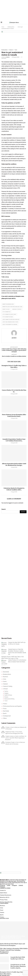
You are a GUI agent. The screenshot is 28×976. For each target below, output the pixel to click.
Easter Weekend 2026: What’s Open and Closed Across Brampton (13, 937)
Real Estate (6, 711)
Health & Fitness (8, 695)
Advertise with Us (4, 897)
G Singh (7, 727)
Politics (5, 703)
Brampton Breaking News (8, 304)
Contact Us (3, 890)
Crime (4, 679)
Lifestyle (5, 688)
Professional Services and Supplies (12, 706)
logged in (10, 503)
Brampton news (6, 309)
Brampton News (14, 975)
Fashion (6, 691)
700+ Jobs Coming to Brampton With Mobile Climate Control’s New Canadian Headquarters (14, 950)
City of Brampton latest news (9, 314)
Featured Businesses (5, 895)
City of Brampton (6, 311)
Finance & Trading (7, 686)
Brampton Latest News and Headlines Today (12, 306)
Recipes (6, 697)
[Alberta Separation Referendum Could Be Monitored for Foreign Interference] (14, 453)
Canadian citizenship (17, 309)
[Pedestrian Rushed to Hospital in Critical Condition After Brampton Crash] (14, 477)
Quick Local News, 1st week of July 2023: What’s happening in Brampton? (15, 738)
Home (2, 26)
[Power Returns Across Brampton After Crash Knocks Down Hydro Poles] (14, 404)
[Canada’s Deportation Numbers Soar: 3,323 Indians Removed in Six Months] (14, 428)
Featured (5, 684)
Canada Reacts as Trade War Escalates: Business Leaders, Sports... (18, 966)
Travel (5, 700)
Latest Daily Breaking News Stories (10, 321)
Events (5, 681)
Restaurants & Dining (9, 698)
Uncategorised (7, 716)
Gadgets (6, 693)
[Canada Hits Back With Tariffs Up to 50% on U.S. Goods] (4, 644)
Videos (5, 718)
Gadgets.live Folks (9, 731)
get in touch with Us (10, 298)
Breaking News (11, 26)
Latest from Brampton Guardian (9, 324)
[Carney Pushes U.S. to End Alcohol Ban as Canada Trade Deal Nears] (14, 379)
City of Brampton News (7, 316)
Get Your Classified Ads (6, 902)
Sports (4, 713)
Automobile (6, 672)
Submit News (3, 892)
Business (5, 676)
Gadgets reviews (9, 736)
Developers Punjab (9, 742)
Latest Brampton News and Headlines (10, 319)
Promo (4, 708)
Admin (8, 57)
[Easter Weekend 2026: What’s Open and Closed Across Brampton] (14, 930)
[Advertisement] (14, 10)
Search (3, 509)
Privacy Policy (3, 899)
